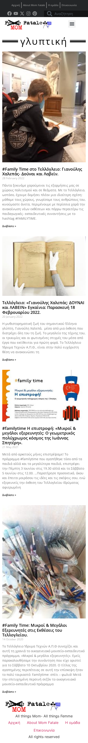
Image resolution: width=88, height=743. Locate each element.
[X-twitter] (22, 13)
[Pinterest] (35, 13)
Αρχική (16, 5)
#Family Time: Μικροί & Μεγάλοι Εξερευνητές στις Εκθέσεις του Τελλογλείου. (34, 630)
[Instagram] (28, 13)
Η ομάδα (53, 5)
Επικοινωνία (69, 5)
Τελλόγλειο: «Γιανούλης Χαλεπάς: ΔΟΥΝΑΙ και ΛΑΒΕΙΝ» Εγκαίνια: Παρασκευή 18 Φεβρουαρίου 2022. (43, 307)
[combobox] (66, 14)
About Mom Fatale (34, 5)
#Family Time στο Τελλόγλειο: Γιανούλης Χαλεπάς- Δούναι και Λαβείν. (42, 171)
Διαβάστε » (9, 226)
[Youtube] (16, 13)
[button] (72, 24)
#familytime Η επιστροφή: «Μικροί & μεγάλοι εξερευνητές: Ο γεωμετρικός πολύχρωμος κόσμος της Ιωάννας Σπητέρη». (39, 436)
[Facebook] (9, 13)
